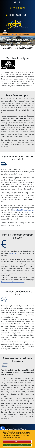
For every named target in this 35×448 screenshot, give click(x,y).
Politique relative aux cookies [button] (19, 435)
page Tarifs (13, 253)
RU (15, 2)
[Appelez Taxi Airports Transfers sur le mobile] (2, 428)
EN (20, 2)
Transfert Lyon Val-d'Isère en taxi (12, 282)
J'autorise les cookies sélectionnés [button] (17, 445)
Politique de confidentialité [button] (11, 437)
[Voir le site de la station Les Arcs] (17, 64)
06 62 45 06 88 (17, 15)
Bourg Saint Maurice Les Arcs (23, 210)
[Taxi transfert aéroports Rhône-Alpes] (17, 24)
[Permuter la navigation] (5, 31)
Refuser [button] (17, 442)
